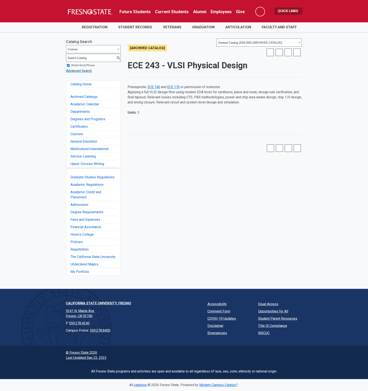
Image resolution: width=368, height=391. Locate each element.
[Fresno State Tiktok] (275, 355)
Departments (80, 112)
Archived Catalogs (84, 97)
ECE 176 (173, 87)
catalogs (140, 385)
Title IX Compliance (272, 326)
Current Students (172, 11)
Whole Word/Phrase (83, 65)
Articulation (238, 27)
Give (240, 11)
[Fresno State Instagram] (253, 355)
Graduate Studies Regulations (92, 177)
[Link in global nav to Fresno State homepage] (90, 11)
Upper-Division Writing (87, 164)
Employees (221, 11)
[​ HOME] (71, 27)
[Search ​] (260, 11)
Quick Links (288, 11)
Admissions (79, 205)
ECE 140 (154, 87)
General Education (83, 141)
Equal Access (268, 304)
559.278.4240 (79, 323)
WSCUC (264, 333)
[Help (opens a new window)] (297, 52)
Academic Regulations (87, 185)
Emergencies (217, 333)
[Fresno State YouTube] (264, 355)
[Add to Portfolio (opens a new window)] (270, 52)
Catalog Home (81, 84)
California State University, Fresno (98, 303)
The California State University (92, 257)
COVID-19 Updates (221, 319)
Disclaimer (215, 326)
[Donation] (297, 355)
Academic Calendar (84, 104)
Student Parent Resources (277, 319)
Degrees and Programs (87, 119)
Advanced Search (79, 71)
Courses (76, 134)
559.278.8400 (100, 330)
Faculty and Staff (279, 27)
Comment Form (218, 311)
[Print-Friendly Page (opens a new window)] (288, 52)
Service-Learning (83, 156)
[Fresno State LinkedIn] (286, 355)
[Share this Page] (279, 52)
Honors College (82, 234)
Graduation (203, 27)
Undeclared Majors (84, 264)
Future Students (135, 11)
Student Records (135, 27)
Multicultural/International (89, 149)
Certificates (79, 127)
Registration (95, 27)
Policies (76, 242)
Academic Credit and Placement (85, 194)
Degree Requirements (86, 212)
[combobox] (259, 43)
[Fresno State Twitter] (242, 355)
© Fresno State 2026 (81, 353)
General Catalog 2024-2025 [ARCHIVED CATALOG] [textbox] (250, 42)
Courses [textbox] (73, 49)
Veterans (172, 27)
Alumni (199, 11)
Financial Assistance (85, 227)
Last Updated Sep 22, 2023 (86, 358)
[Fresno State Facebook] (231, 355)
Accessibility (217, 304)
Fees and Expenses (85, 220)
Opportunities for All (273, 311)
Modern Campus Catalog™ (218, 385)
